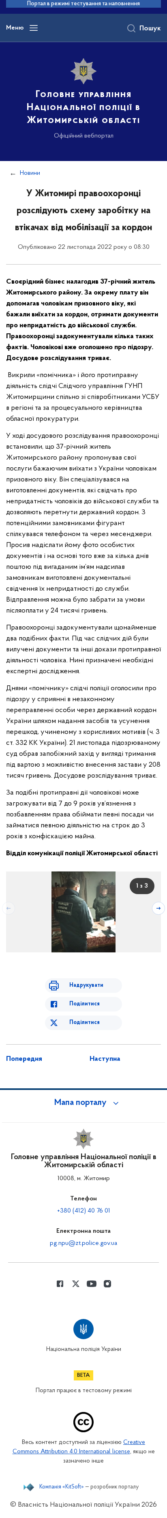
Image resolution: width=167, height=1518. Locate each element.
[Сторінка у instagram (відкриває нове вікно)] (107, 1284)
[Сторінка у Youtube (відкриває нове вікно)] (91, 1284)
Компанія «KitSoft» (61, 1487)
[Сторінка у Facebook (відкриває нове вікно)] (60, 1284)
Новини (30, 173)
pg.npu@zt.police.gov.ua (83, 1243)
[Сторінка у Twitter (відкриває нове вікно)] (76, 1284)
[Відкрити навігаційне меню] (34, 28)
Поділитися (84, 1004)
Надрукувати (86, 985)
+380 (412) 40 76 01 (83, 1211)
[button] (83, 1103)
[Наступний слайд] (158, 908)
